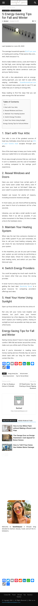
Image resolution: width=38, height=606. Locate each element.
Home (3, 7)
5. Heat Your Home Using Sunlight (14, 120)
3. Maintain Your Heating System (14, 113)
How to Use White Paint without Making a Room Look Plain (24, 428)
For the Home (11, 7)
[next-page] (6, 454)
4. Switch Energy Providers (12, 117)
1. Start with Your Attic (10, 107)
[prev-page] (3, 454)
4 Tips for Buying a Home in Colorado (8, 385)
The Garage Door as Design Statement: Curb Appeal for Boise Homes (24, 437)
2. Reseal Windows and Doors (12, 110)
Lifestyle (19, 595)
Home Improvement (16, 10)
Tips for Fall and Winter (22, 376)
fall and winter (24, 373)
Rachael (6, 21)
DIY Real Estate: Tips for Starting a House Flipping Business (27, 386)
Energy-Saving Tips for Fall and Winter (15, 123)
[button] (3, 2)
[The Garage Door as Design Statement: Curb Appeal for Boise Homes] (7, 437)
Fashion (19, 597)
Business (30, 595)
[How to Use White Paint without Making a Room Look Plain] (7, 428)
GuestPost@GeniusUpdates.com (11, 602)
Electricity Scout (26, 286)
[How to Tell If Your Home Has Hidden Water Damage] (7, 447)
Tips (25, 595)
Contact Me (7, 595)
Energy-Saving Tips (13, 373)
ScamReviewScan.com (28, 82)
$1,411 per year (30, 51)
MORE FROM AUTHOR (25, 421)
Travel (14, 595)
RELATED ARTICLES (9, 421)
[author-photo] (19, 405)
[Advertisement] (19, 477)
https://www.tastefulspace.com (19, 411)
